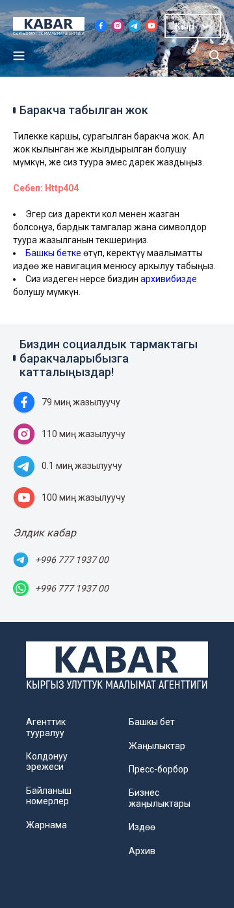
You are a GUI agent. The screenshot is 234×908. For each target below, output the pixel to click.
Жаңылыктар (157, 746)
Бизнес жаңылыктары (159, 797)
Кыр (184, 26)
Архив (142, 851)
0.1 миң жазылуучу (82, 465)
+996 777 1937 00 (72, 560)
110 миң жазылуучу (83, 434)
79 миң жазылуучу (81, 402)
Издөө (142, 827)
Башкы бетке (53, 253)
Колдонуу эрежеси (47, 761)
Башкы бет (152, 722)
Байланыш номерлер (49, 795)
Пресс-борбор (158, 769)
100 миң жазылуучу (83, 497)
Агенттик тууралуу (46, 727)
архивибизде (168, 279)
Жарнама (46, 825)
